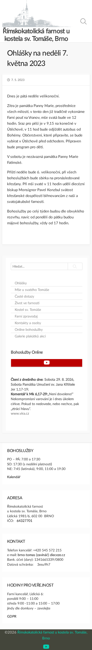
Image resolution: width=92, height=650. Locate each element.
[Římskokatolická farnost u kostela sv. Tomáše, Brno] (37, 13)
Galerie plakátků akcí (30, 336)
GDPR (11, 616)
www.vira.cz (20, 413)
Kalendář (13, 477)
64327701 (24, 520)
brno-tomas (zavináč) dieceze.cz (41, 555)
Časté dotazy (24, 296)
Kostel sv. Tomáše (28, 309)
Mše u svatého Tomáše (32, 289)
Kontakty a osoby (28, 323)
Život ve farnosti (27, 303)
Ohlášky (21, 283)
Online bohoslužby (29, 329)
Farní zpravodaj (26, 316)
